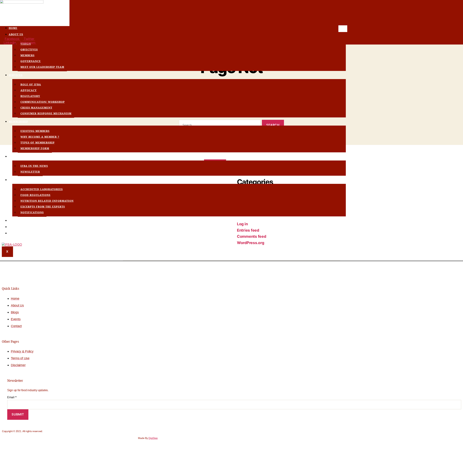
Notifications (32, 212)
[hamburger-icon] (342, 28)
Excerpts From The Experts (42, 206)
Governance (30, 61)
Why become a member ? (39, 136)
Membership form (34, 148)
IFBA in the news (34, 166)
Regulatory (30, 96)
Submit (18, 414)
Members (27, 55)
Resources (17, 179)
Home (13, 28)
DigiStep (153, 438)
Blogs (13, 227)
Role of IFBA (30, 84)
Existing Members (35, 131)
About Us (16, 34)
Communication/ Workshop (42, 101)
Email (12, 397)
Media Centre (20, 156)
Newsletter (30, 171)
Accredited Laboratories (41, 189)
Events (14, 220)
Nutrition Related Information (47, 200)
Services (16, 75)
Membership (18, 121)
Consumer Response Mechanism (45, 113)
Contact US (18, 233)
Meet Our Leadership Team (42, 67)
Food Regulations (35, 195)
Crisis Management (36, 107)
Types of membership (37, 142)
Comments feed (251, 236)
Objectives (29, 49)
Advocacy (28, 90)
